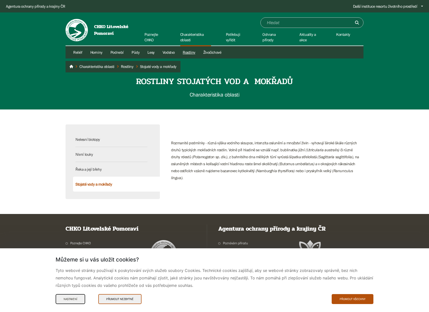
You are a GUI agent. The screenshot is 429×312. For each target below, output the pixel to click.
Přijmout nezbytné (120, 299)
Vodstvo (169, 52)
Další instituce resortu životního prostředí (385, 6)
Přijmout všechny (352, 299)
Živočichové (212, 52)
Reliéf (77, 52)
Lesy (150, 52)
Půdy (136, 52)
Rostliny (189, 52)
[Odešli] (357, 23)
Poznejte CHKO (80, 243)
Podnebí (117, 52)
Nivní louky (84, 154)
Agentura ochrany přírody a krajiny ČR (35, 6)
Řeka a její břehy (88, 169)
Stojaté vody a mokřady (93, 184)
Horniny (96, 52)
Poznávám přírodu (235, 243)
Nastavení (70, 299)
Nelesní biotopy (87, 139)
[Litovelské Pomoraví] (71, 66)
